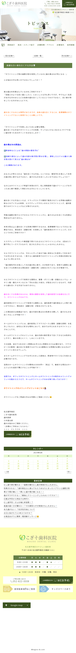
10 (9, 463)
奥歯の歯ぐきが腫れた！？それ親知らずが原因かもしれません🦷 (30, 506)
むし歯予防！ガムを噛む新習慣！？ (18, 502)
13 (38, 463)
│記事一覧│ (38, 55)
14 (48, 463)
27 (38, 468)
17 (9, 466)
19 (28, 466)
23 (67, 466)
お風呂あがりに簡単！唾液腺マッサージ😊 (21, 516)
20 (38, 466)
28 (48, 468)
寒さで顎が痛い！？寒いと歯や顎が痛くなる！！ (24, 492)
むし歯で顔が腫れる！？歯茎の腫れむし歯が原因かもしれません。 (31, 484)
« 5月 (7, 471)
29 (57, 468)
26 (28, 468)
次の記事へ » (66, 55)
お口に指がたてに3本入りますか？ (18, 513)
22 (57, 466)
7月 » (69, 471)
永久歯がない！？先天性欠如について (19, 509)
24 (9, 468)
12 (28, 463)
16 (67, 463)
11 (18, 463)
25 (18, 468)
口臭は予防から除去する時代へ (16, 499)
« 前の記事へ (9, 55)
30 (67, 468)
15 (57, 463)
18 (18, 466)
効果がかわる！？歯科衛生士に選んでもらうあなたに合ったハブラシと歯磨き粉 (37, 488)
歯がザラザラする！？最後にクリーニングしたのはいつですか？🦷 (31, 495)
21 (48, 466)
